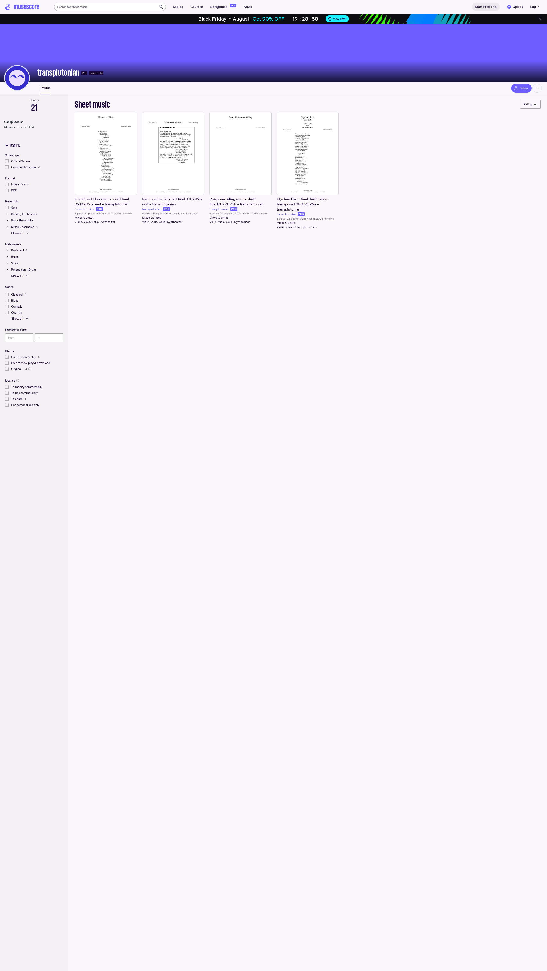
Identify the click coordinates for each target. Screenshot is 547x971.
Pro (84, 73)
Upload (518, 7)
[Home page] (22, 6)
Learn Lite (96, 73)
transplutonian (58, 72)
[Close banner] (540, 19)
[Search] (161, 7)
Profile (46, 88)
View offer (339, 19)
